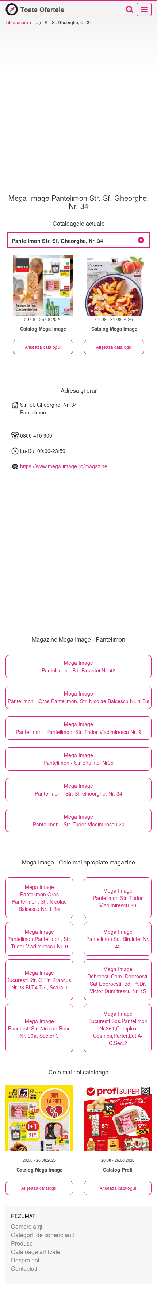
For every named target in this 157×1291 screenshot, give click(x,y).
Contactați (24, 1268)
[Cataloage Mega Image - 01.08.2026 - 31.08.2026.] (114, 285)
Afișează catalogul (43, 347)
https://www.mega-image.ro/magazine (63, 466)
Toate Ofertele (42, 9)
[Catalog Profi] (118, 1118)
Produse (22, 1243)
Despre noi (25, 1260)
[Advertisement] (78, 111)
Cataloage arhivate (35, 1251)
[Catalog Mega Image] (39, 1118)
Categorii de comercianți (42, 1235)
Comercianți (26, 1226)
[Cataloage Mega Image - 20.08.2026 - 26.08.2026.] (43, 285)
